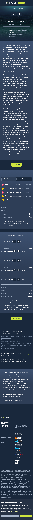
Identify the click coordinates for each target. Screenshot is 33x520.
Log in (28, 2)
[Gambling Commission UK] (18, 434)
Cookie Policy (14, 511)
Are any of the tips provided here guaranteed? (11, 354)
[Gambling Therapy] (18, 438)
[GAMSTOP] (18, 441)
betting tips (17, 345)
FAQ (2, 442)
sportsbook (14, 400)
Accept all (25, 516)
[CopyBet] (11, 3)
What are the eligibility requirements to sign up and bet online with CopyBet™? (13, 361)
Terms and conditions (5, 434)
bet (17, 392)
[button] (2, 2)
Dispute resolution (7, 440)
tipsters (23, 377)
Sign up (21, 2)
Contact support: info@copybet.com (7, 445)
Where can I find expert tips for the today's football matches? (12, 332)
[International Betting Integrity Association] (18, 458)
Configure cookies (10, 516)
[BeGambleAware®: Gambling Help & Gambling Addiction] (18, 451)
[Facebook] (6, 426)
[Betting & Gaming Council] (20, 455)
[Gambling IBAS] (17, 448)
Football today (8, 373)
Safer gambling (6, 437)
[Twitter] (2, 426)
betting (8, 377)
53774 (13, 473)
